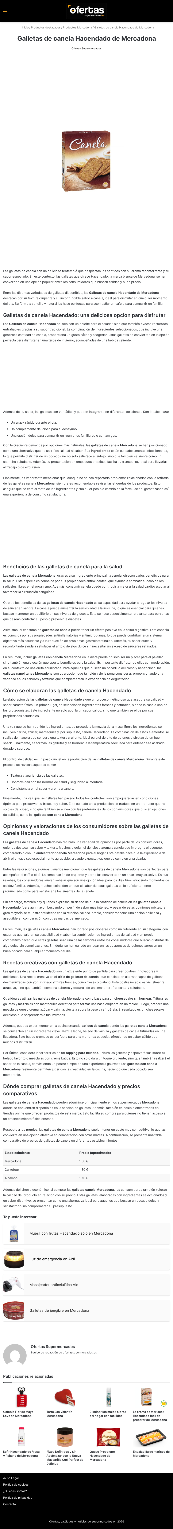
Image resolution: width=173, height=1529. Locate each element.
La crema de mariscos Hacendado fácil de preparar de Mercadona (150, 1416)
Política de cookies (15, 1484)
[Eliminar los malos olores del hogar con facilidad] (108, 1397)
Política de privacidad (17, 1497)
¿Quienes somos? (15, 1491)
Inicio (25, 27)
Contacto (9, 1504)
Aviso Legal (11, 1478)
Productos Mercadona (77, 27)
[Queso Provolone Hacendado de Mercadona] (108, 1437)
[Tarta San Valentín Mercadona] (64, 1397)
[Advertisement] (86, 86)
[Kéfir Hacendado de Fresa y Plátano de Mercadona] (21, 1437)
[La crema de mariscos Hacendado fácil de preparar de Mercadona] (151, 1397)
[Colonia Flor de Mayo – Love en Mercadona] (21, 1397)
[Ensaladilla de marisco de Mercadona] (151, 1437)
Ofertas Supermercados (86, 48)
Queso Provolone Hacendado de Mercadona (102, 1455)
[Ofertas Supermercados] (86, 11)
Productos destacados (46, 27)
